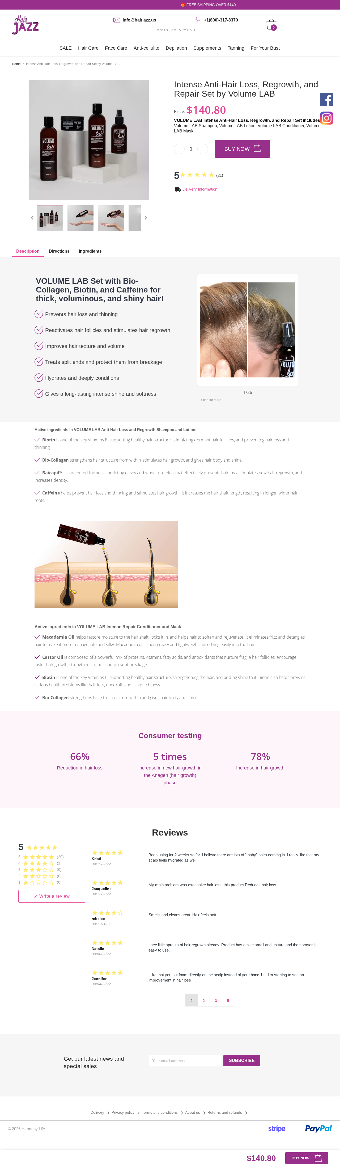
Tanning (236, 48)
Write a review (52, 896)
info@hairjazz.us (139, 20)
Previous (201, 328)
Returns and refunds (228, 1112)
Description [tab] (28, 251)
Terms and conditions (163, 1112)
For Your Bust (265, 48)
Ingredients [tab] (90, 251)
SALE (66, 48)
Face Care (116, 48)
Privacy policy (127, 1112)
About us (196, 1112)
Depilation (176, 48)
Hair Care (88, 48)
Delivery (101, 1112)
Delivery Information (199, 189)
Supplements (207, 48)
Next (294, 328)
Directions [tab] (59, 251)
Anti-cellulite (146, 48)
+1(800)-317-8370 (221, 20)
